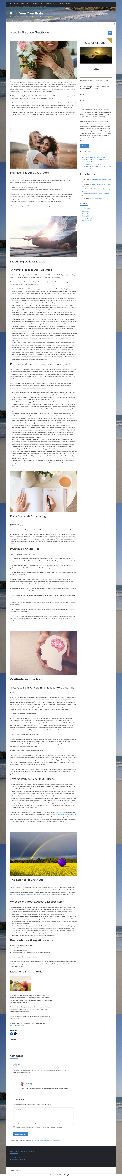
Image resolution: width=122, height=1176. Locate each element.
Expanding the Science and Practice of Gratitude (25, 894)
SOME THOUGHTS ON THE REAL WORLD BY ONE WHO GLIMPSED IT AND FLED (28, 6)
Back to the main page (17, 1025)
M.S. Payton (85, 189)
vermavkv (85, 193)
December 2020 (87, 218)
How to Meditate (87, 169)
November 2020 (87, 220)
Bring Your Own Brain (26, 13)
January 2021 (86, 216)
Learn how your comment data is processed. (47, 1140)
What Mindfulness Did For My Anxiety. (94, 157)
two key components (30, 182)
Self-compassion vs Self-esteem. (92, 164)
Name (82, 94)
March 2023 (86, 209)
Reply (72, 1065)
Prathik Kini (61, 812)
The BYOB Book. (14, 3)
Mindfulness (24, 3)
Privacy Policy (16, 1157)
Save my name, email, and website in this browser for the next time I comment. (38, 1127)
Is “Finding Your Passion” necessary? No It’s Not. (96, 166)
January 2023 (86, 211)
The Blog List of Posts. (65, 3)
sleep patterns (45, 199)
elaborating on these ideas (45, 796)
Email (82, 101)
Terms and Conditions (18, 1159)
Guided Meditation (51, 3)
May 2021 (85, 213)
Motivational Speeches (37, 3)
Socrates (19, 1170)
